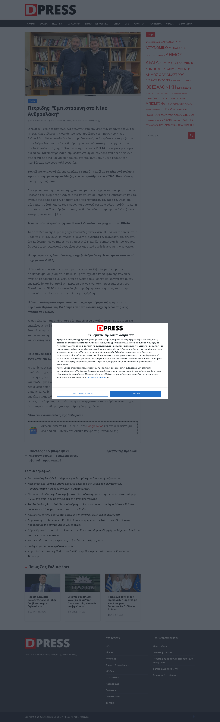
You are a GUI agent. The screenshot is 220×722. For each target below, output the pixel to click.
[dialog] (110, 361)
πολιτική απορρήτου (96, 377)
